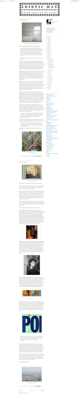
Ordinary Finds (48, 129)
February (50, 79)
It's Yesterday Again (23, 20)
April (49, 75)
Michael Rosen (48, 124)
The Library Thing (49, 143)
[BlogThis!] (37, 156)
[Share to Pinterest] (40, 156)
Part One (39, 309)
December (50, 59)
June (49, 72)
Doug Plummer (48, 105)
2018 (48, 50)
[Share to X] (38, 156)
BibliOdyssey (48, 97)
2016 (48, 53)
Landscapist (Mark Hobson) (51, 116)
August (50, 69)
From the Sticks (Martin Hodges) (51, 111)
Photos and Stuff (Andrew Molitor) (52, 131)
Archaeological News (49, 94)
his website (40, 282)
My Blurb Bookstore (49, 30)
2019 (48, 48)
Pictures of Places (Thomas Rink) (51, 132)
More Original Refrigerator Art (51, 128)
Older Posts (42, 390)
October (50, 62)
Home (32, 390)
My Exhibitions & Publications (51, 29)
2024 (48, 40)
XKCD (47, 152)
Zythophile (48, 156)
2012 (48, 82)
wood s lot (48, 149)
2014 (48, 56)
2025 (48, 39)
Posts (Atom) (26, 393)
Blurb (47, 101)
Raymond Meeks (49, 136)
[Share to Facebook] (39, 156)
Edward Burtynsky (49, 108)
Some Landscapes (49, 140)
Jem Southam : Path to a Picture (51, 115)
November (50, 61)
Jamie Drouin (48, 114)
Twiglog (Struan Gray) (50, 147)
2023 (48, 42)
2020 (48, 47)
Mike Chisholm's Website (50, 126)
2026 (48, 37)
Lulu (47, 121)
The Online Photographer (50, 145)
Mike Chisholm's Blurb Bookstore (52, 125)
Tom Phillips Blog (49, 146)
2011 (48, 84)
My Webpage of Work (50, 28)
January (50, 80)
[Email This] (36, 156)
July (49, 71)
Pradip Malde (48, 133)
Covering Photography (50, 103)
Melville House (48, 122)
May (49, 74)
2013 (48, 58)
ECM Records (48, 107)
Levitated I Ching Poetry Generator (52, 119)
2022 (48, 43)
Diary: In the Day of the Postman (29, 58)
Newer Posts (21, 390)
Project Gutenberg (49, 135)
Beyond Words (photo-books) (51, 95)
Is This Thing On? (23, 162)
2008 (48, 89)
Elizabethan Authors (49, 109)
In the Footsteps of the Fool (50, 112)
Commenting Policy (49, 32)
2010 (48, 85)
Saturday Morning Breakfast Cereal (52, 138)
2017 (48, 51)
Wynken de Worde (49, 150)
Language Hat (48, 118)
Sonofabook (48, 142)
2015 (48, 55)
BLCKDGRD (48, 100)
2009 (48, 87)
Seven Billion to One (49, 139)
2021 (48, 45)
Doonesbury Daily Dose (50, 104)
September (50, 64)
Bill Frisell (48, 98)
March (50, 77)
